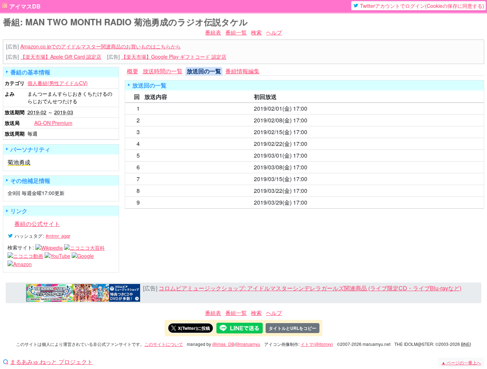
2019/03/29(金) (273, 202)
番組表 (213, 32)
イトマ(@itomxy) (317, 344)
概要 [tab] (132, 71)
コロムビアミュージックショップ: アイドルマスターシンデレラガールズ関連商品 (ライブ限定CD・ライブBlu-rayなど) (310, 288)
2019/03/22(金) (273, 190)
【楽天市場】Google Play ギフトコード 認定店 (173, 56)
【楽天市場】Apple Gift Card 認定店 (60, 56)
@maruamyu (247, 344)
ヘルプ (274, 32)
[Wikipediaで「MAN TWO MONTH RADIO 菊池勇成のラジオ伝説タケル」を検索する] (49, 247)
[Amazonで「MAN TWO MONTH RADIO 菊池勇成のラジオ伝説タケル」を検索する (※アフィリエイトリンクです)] (19, 263)
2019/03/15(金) (273, 179)
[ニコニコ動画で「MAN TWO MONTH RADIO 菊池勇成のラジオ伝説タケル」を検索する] (25, 255)
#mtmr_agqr (58, 235)
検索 (256, 32)
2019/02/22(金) (273, 143)
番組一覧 (236, 32)
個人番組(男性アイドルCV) (57, 82)
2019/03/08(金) (273, 167)
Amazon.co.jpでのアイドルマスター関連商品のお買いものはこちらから (100, 46)
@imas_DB (223, 344)
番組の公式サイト (37, 224)
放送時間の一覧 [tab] (163, 71)
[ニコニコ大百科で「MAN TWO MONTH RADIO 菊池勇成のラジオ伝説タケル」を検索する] (84, 247)
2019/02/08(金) (273, 120)
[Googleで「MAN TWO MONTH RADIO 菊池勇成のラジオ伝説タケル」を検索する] (83, 255)
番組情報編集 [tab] (242, 71)
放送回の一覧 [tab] (204, 71)
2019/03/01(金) (273, 155)
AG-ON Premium (53, 122)
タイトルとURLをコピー (292, 328)
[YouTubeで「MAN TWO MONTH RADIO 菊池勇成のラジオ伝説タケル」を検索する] (57, 255)
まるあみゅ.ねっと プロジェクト (51, 362)
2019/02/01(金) (273, 108)
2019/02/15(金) (273, 132)
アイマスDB (25, 6)
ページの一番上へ (461, 362)
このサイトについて (163, 344)
